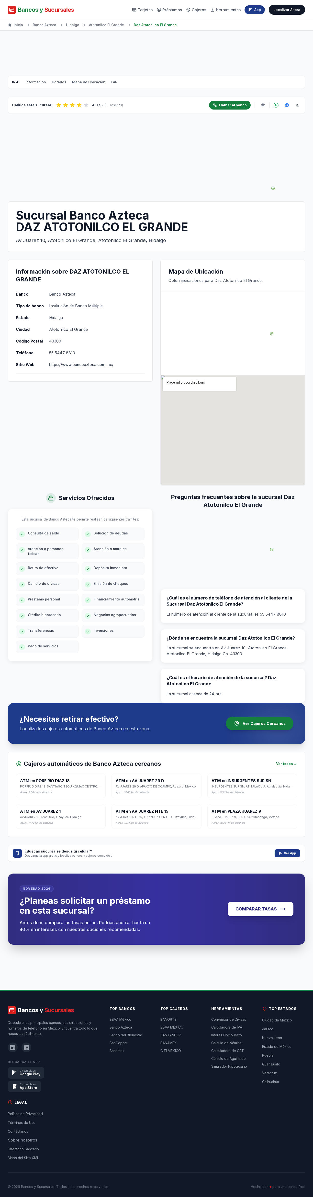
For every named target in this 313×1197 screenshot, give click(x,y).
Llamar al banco (233, 105)
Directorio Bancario (23, 1149)
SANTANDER (170, 1035)
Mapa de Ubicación (88, 82)
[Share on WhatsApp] (276, 105)
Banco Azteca (44, 25)
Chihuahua (270, 1082)
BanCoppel (119, 1043)
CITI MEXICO (170, 1051)
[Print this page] (263, 105)
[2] (65, 105)
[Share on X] (297, 105)
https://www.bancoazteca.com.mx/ (81, 364)
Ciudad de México (277, 1020)
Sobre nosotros (22, 1140)
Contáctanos (18, 1131)
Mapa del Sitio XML (23, 1158)
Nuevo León (272, 1038)
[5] (86, 105)
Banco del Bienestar (126, 1035)
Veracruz (269, 1073)
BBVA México (120, 1019)
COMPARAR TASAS (256, 908)
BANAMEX (168, 1043)
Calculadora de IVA (226, 1027)
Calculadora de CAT (227, 1051)
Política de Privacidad (25, 1114)
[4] (79, 105)
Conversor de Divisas (228, 1019)
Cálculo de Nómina (226, 1043)
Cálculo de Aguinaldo (228, 1058)
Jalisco (267, 1029)
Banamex (117, 1051)
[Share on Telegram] (286, 105)
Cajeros (199, 9)
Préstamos (172, 9)
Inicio (18, 25)
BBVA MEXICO (171, 1027)
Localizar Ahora (287, 10)
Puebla (267, 1055)
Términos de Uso (21, 1122)
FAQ (114, 82)
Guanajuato (271, 1064)
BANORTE (168, 1019)
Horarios (59, 82)
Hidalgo (72, 25)
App (257, 10)
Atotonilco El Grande (106, 25)
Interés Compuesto (226, 1035)
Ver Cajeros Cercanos (264, 723)
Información (35, 82)
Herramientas (228, 9)
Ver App (290, 853)
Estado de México (276, 1046)
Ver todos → (286, 764)
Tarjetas (145, 9)
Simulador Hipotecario (229, 1066)
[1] (59, 105)
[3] (72, 105)
